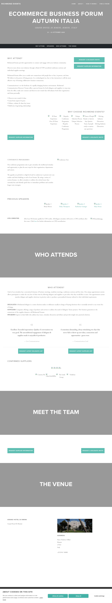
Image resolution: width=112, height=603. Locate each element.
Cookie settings (99, 596)
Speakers (50, 46)
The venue (72, 46)
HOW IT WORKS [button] (91, 4)
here (35, 221)
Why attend (40, 46)
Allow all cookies (57, 596)
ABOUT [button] (80, 4)
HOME (74, 4)
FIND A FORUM (104, 4)
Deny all (78, 596)
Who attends (61, 46)
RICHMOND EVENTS (11, 4)
